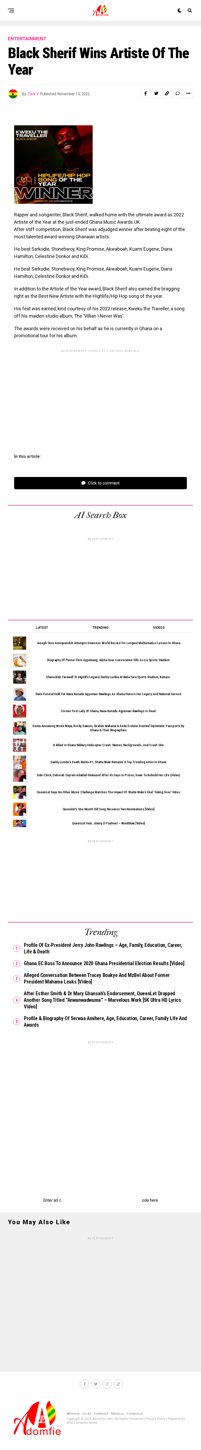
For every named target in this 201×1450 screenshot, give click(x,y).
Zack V (33, 94)
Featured (101, 1413)
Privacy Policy (156, 1419)
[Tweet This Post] (156, 93)
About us (117, 1413)
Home (75, 1413)
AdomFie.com (102, 1419)
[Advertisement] (100, 391)
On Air (87, 1413)
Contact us (135, 1413)
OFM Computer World (81, 1423)
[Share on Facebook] (145, 93)
